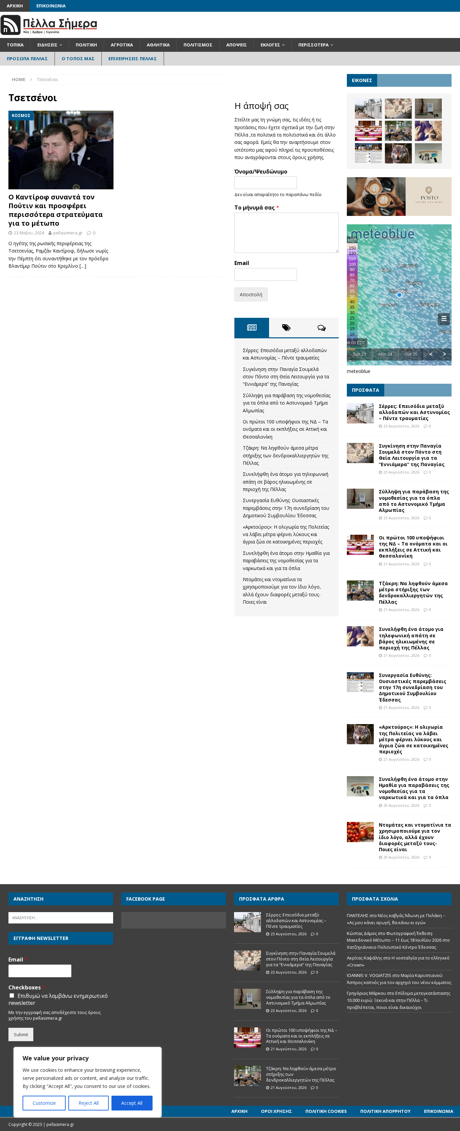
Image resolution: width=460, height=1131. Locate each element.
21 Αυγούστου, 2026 (401, 563)
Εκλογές (270, 45)
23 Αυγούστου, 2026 (401, 425)
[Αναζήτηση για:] (60, 917)
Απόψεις (236, 45)
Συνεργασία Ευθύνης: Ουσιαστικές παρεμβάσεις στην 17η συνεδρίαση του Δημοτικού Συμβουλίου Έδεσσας (286, 508)
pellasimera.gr (68, 233)
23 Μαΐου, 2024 (29, 233)
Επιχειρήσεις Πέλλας (132, 58)
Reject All (88, 1103)
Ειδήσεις (47, 45)
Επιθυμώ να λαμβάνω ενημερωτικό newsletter (58, 999)
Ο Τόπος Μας (78, 58)
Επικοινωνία (51, 6)
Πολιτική (86, 45)
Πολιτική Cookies (326, 1111)
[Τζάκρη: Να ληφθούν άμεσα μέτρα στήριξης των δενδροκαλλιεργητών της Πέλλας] (398, 131)
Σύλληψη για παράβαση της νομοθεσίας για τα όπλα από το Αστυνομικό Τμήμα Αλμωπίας (286, 403)
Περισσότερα (313, 45)
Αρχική (15, 6)
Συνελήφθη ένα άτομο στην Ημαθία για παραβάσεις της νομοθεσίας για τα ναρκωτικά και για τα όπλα (286, 560)
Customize (44, 1103)
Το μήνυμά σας (256, 207)
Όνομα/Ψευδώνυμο (260, 171)
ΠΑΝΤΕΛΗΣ (357, 915)
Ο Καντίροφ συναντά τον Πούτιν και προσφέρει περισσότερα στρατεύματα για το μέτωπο (55, 210)
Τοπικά (15, 45)
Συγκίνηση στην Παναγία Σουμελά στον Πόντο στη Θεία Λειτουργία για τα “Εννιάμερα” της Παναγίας (286, 376)
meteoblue (358, 371)
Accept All (131, 1103)
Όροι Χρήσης (276, 1111)
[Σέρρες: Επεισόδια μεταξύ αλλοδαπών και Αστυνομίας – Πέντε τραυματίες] (368, 109)
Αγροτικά (122, 45)
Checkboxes (26, 987)
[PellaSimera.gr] (48, 34)
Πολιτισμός (198, 45)
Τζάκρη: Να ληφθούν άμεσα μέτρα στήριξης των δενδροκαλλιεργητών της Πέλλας (285, 455)
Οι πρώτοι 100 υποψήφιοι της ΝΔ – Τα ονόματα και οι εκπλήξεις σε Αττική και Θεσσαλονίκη (285, 429)
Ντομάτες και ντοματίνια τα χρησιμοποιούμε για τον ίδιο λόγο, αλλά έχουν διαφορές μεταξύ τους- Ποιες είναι (415, 837)
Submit (21, 1034)
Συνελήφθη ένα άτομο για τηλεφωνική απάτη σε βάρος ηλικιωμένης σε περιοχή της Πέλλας (285, 481)
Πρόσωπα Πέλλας (27, 58)
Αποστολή (251, 294)
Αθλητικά (158, 45)
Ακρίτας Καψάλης (364, 958)
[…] (82, 266)
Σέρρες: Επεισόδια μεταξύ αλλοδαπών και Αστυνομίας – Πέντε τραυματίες (414, 412)
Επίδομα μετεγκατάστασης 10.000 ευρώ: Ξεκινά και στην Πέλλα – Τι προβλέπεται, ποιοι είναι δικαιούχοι (398, 1000)
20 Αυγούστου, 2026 (401, 805)
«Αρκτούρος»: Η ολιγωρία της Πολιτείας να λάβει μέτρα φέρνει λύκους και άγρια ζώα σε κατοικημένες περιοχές (286, 534)
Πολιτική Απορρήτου (385, 1111)
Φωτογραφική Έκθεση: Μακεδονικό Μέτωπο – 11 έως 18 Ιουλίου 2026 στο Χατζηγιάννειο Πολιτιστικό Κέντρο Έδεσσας (398, 940)
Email (241, 263)
